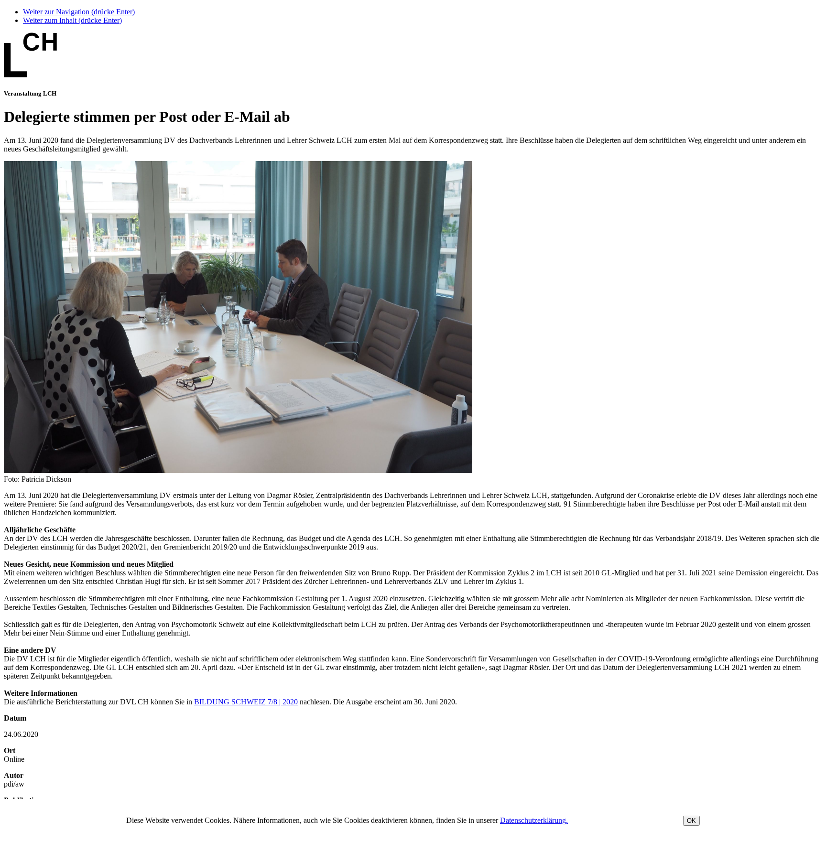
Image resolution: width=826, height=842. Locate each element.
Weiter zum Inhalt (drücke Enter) (72, 20)
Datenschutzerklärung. (534, 820)
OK (691, 820)
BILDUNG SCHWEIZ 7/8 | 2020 (246, 702)
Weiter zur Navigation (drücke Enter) (79, 12)
